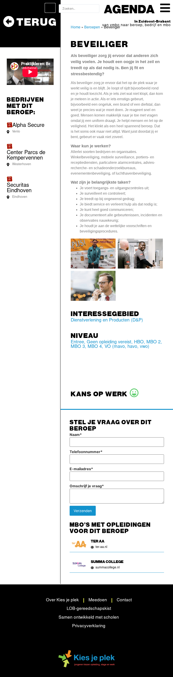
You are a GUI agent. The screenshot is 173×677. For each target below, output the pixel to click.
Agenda (129, 8)
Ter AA (97, 540)
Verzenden (83, 510)
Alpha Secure (28, 125)
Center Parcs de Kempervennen (26, 155)
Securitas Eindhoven (19, 188)
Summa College (107, 561)
